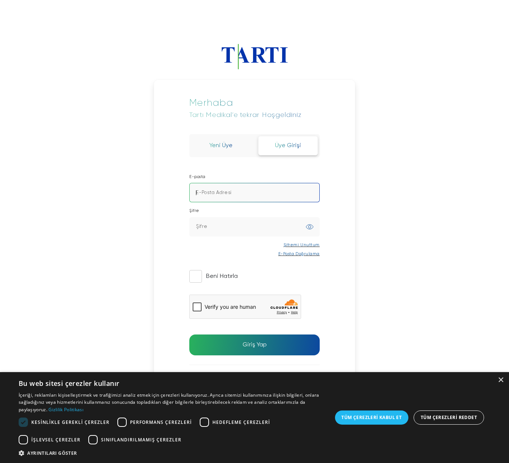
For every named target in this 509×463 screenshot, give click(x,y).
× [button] (500, 380)
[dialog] (254, 417)
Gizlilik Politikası (65, 409)
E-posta (197, 177)
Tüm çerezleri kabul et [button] (371, 417)
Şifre (194, 211)
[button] (171, 452)
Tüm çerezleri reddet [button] (449, 417)
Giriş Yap (255, 345)
